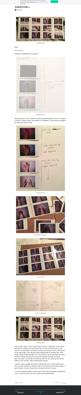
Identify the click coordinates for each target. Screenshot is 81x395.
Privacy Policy (39, 2)
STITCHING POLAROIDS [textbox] (40, 235)
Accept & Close (54, 1)
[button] (53, 382)
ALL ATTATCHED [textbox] (41, 277)
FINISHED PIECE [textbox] (40, 43)
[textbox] (40, 195)
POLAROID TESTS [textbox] (40, 114)
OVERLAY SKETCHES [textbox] (40, 313)
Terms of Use (45, 2)
